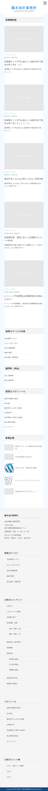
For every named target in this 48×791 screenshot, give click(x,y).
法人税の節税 (13, 664)
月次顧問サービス (10, 338)
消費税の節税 (13, 670)
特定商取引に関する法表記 (13, 417)
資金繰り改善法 (12, 683)
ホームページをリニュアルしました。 (28, 480)
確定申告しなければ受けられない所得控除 (23, 179)
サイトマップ (9, 427)
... (11, 72)
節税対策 (16, 233)
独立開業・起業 (12, 623)
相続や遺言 (8, 352)
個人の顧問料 (9, 380)
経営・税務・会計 (15, 629)
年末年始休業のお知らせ (23, 457)
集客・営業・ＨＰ (15, 634)
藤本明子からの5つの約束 (13, 408)
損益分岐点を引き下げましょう (25, 491)
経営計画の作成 (12, 678)
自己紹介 (7, 403)
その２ (9, 771)
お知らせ (10, 606)
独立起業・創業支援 (11, 357)
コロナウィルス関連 (13, 611)
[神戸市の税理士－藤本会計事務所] (24, 7)
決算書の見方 (11, 617)
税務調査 (10, 648)
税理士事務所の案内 (11, 399)
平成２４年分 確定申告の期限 (25, 468)
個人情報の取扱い (10, 422)
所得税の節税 (8, 233)
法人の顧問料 (9, 375)
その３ (9, 777)
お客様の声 (8, 413)
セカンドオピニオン (11, 343)
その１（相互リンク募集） (16, 766)
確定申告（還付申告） (11, 57)
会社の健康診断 (9, 348)
